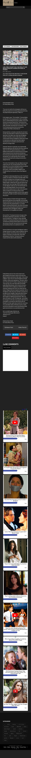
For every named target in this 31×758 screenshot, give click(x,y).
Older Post (21, 327)
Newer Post (9, 327)
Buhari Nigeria (7, 728)
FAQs (17, 747)
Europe (5, 731)
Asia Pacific (6, 726)
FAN (19, 731)
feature (24, 731)
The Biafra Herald (19, 745)
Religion (12, 738)
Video (5, 740)
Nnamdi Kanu (22, 735)
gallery (12, 733)
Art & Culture (21, 724)
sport (23, 738)
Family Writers (13, 731)
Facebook (9, 334)
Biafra (12, 726)
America (14, 724)
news (10, 735)
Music (5, 735)
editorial (20, 728)
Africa (8, 724)
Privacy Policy (23, 747)
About (8, 747)
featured (6, 733)
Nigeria (15, 735)
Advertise (13, 747)
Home (5, 747)
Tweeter (16, 334)
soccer (17, 738)
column (14, 728)
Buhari (25, 726)
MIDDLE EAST (19, 733)
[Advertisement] (15, 27)
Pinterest (16, 337)
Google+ (23, 334)
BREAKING (19, 726)
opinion (5, 738)
